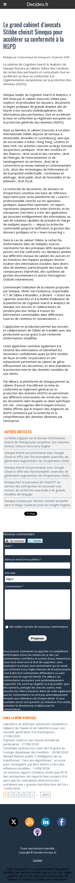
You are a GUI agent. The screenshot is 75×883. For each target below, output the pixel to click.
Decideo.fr (37, 4)
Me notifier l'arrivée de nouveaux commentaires (39, 626)
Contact (37, 860)
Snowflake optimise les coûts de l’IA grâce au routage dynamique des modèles (34, 750)
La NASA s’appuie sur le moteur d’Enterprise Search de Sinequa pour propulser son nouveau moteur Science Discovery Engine (36, 442)
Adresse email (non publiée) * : (23, 559)
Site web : (10, 573)
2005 (45, 795)
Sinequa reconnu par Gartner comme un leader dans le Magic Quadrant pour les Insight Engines (37, 503)
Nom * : (9, 546)
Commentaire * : (14, 586)
